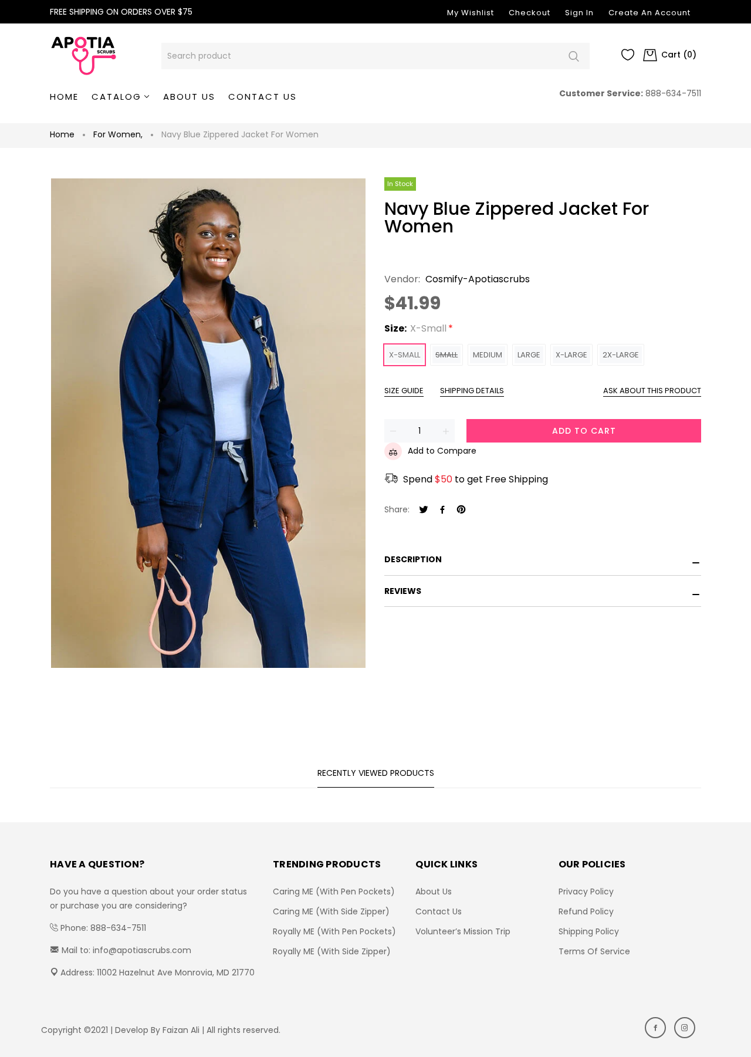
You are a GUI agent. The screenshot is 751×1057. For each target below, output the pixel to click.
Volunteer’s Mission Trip (462, 931)
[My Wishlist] (628, 57)
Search (573, 56)
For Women (118, 134)
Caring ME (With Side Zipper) (331, 911)
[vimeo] (461, 510)
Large (528, 354)
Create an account (649, 12)
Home (62, 134)
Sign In (579, 12)
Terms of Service (594, 951)
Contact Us (438, 911)
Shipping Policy (589, 931)
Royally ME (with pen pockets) (334, 931)
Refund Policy (586, 911)
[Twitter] (423, 510)
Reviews (402, 591)
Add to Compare (442, 451)
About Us (433, 891)
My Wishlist (470, 12)
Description (413, 559)
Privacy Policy (586, 891)
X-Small (404, 354)
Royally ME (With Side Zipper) (332, 951)
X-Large (571, 354)
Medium (487, 354)
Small (446, 354)
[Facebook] (442, 510)
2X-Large (621, 354)
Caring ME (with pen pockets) (334, 891)
